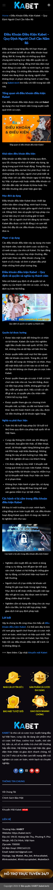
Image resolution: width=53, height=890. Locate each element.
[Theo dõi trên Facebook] (15, 770)
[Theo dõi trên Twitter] (21, 770)
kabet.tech (13, 83)
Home (5, 15)
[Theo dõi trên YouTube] (37, 770)
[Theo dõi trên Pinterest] (31, 770)
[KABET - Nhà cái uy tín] (26, 5)
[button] (4, 5)
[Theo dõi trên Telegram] (49, 5)
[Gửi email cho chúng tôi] (26, 770)
